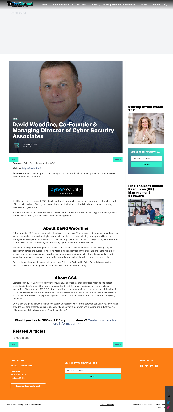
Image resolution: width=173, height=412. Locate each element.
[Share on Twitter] (169, 396)
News (44, 5)
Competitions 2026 (63, 5)
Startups (81, 5)
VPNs (95, 5)
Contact (156, 5)
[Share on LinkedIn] (169, 402)
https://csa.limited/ (31, 168)
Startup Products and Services (119, 5)
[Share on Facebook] (169, 390)
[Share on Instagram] (169, 408)
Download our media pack (28, 386)
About (144, 5)
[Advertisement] (81, 32)
